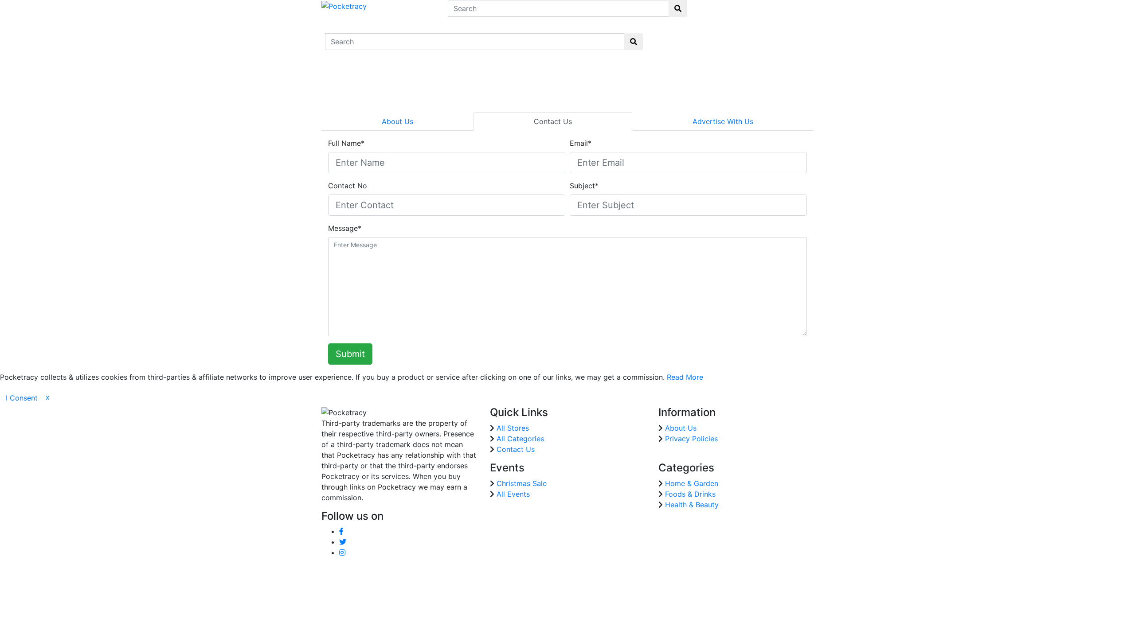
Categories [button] (727, 36)
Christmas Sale (522, 483)
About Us (681, 428)
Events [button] (764, 36)
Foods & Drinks (690, 494)
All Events (513, 494)
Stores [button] (691, 36)
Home (665, 36)
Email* (580, 143)
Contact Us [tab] (553, 121)
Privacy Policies (691, 438)
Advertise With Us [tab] (723, 121)
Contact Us (796, 41)
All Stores (513, 428)
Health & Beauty (692, 504)
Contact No (347, 185)
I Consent (22, 397)
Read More (685, 377)
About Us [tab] (397, 121)
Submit (350, 354)
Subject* (584, 185)
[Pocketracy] (344, 5)
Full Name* (346, 143)
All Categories (520, 438)
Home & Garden (691, 483)
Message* (344, 228)
